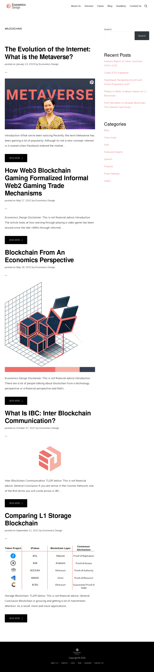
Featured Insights (113, 151)
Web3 (107, 180)
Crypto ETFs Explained (116, 72)
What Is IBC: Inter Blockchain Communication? (48, 416)
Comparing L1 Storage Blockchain (38, 519)
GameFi (108, 159)
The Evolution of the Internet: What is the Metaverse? (48, 52)
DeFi (106, 144)
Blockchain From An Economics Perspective (39, 256)
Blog (106, 130)
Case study (110, 137)
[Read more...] (18, 159)
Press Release (112, 173)
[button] (146, 6)
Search (108, 29)
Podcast (108, 166)
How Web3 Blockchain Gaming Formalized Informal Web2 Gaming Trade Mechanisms (46, 181)
